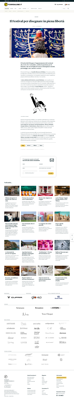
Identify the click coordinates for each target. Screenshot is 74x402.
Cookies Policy (11, 396)
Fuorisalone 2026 (44, 381)
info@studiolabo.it (8, 386)
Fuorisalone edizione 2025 (31, 391)
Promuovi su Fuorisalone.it (61, 377)
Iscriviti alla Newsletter (61, 393)
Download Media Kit (59, 379)
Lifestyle (14, 11)
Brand (20, 8)
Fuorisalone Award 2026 (31, 381)
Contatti (40, 8)
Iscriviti (50, 173)
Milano (6, 11)
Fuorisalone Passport (59, 383)
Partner (57, 384)
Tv (28, 8)
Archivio (27, 11)
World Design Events (30, 378)
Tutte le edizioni (29, 394)
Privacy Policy (6, 396)
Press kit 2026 (58, 380)
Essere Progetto (20, 11)
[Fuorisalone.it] (13, 4)
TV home (43, 390)
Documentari (44, 393)
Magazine (7, 8)
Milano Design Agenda (30, 377)
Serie (42, 391)
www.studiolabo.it (8, 387)
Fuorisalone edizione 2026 (31, 390)
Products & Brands (45, 394)
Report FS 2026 (34, 8)
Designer (24, 8)
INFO (15, 8)
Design (10, 11)
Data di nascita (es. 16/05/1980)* (45, 168)
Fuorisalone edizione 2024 (31, 393)
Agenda (11, 8)
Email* (24, 168)
